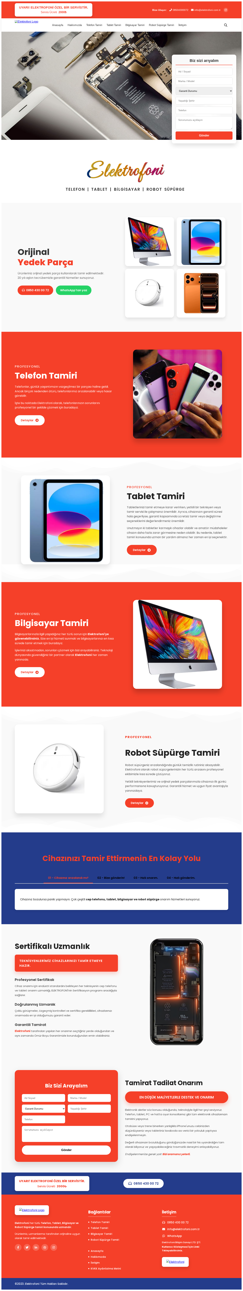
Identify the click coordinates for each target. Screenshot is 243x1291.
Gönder (204, 135)
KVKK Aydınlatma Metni (106, 1268)
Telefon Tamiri (94, 25)
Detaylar (27, 420)
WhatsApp (174, 1236)
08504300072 (180, 10)
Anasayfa (57, 25)
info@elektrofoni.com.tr (207, 10)
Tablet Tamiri (114, 25)
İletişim (182, 25)
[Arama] (225, 25)
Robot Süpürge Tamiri (161, 25)
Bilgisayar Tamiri (134, 25)
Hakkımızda (75, 25)
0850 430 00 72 (37, 290)
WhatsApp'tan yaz (73, 290)
